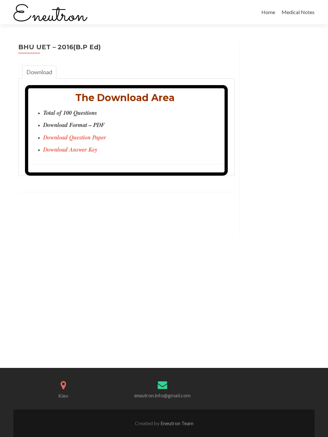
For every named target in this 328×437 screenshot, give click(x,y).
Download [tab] (39, 71)
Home (268, 12)
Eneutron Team (176, 423)
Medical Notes (298, 12)
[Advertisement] (277, 139)
